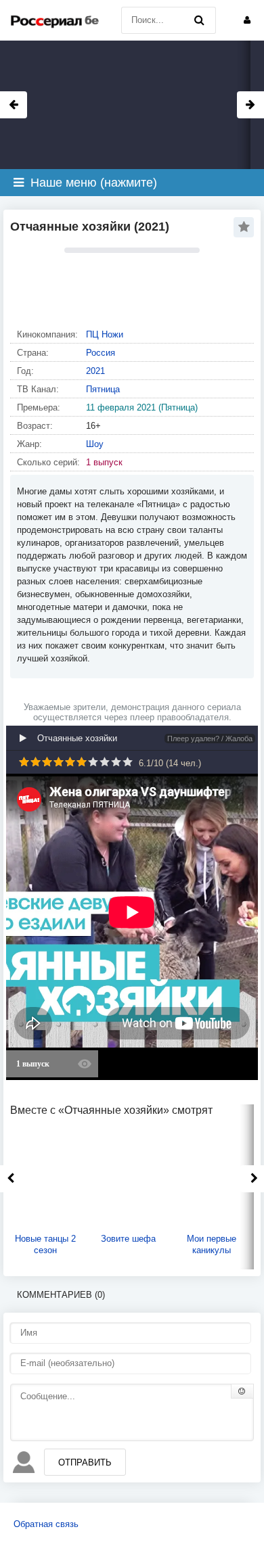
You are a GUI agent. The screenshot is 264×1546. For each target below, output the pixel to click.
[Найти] (199, 20)
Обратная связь (46, 1524)
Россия (100, 353)
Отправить (85, 1462)
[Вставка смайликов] (242, 1391)
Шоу (95, 444)
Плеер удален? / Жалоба (209, 738)
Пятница (103, 389)
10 (127, 762)
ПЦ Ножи (104, 334)
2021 (95, 371)
